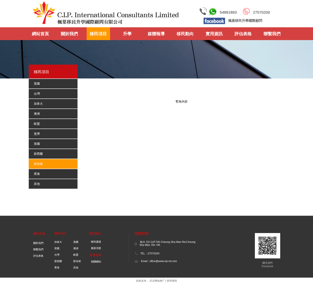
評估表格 (38, 255)
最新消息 (96, 248)
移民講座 (96, 241)
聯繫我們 (38, 249)
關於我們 (38, 243)
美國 (75, 242)
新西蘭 (58, 261)
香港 (56, 267)
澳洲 (75, 248)
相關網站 (96, 261)
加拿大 (58, 242)
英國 (56, 248)
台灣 (56, 254)
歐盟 (75, 254)
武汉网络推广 (157, 280)
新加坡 (77, 261)
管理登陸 (172, 280)
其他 (75, 267)
